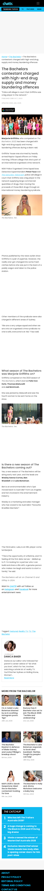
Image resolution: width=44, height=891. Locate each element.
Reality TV (23, 631)
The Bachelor (15, 56)
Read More (9, 678)
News (39, 9)
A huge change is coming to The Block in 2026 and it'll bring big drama (24, 829)
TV (23, 9)
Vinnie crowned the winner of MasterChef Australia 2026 (23, 839)
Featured (30, 9)
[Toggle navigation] (38, 3)
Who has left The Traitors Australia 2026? (21, 819)
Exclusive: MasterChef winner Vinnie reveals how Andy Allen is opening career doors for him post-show (24, 851)
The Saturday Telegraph (13, 174)
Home (4, 56)
